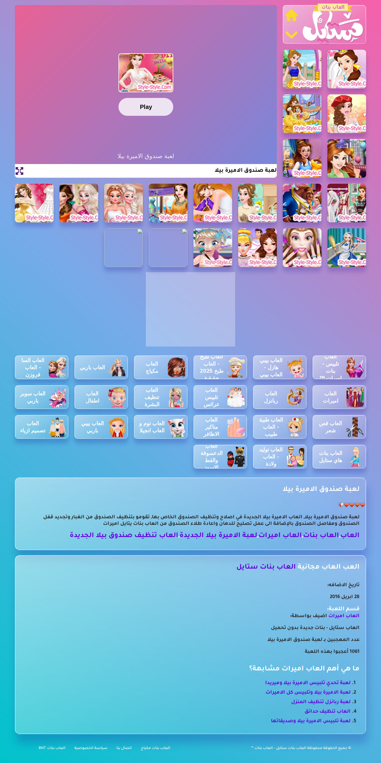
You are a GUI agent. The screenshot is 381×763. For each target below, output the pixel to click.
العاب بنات (321, 536)
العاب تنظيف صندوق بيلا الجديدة (124, 536)
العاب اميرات (280, 536)
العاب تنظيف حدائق (328, 711)
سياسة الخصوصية (90, 748)
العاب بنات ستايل (266, 567)
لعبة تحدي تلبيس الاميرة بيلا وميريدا (308, 683)
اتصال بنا (124, 748)
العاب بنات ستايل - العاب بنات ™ (279, 748)
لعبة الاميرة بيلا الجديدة (218, 536)
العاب (350, 536)
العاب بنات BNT (52, 748)
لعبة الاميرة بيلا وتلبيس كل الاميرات (308, 692)
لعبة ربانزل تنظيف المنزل (321, 702)
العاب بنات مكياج (155, 748)
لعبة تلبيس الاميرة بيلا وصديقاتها (311, 721)
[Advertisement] (190, 312)
